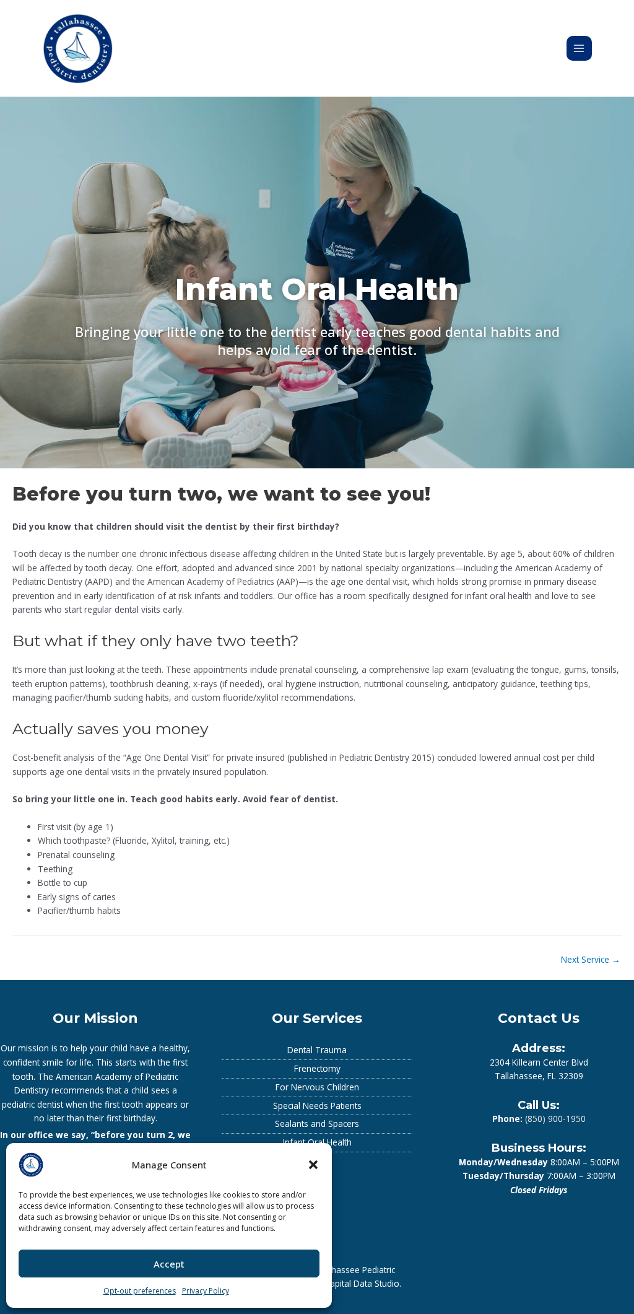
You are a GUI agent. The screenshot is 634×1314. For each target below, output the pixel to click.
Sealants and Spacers (317, 1123)
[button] (313, 1165)
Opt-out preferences (139, 1291)
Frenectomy (317, 1068)
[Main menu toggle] (579, 48)
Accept (169, 1264)
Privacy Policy (205, 1291)
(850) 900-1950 (555, 1118)
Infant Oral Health (317, 1142)
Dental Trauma (317, 1050)
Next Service (590, 959)
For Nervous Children (317, 1087)
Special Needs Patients (317, 1105)
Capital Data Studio (361, 1283)
